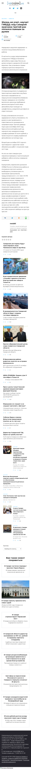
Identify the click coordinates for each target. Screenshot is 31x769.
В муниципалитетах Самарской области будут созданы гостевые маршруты (14, 313)
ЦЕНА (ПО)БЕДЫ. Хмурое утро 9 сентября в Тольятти (15, 376)
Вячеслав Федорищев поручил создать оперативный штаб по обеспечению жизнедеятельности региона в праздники (15, 480)
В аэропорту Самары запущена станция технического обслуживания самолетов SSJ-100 (20, 531)
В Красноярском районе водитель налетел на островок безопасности (15, 361)
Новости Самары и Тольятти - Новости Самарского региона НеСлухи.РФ (14, 758)
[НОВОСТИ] (15, 273)
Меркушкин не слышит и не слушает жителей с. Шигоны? (14, 405)
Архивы (6, 546)
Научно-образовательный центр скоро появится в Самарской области (15, 346)
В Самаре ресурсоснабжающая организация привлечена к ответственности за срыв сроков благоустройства (15, 658)
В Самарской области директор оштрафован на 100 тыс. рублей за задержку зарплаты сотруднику (15, 637)
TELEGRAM (13, 230)
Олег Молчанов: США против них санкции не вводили (14, 496)
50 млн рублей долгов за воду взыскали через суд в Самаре (15, 717)
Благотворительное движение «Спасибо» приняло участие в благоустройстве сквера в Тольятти (14, 279)
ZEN (11, 231)
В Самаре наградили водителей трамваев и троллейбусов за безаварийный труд (15, 699)
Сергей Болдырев (16, 760)
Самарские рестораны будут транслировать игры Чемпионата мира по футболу (14, 245)
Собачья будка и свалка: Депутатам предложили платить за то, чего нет (12, 419)
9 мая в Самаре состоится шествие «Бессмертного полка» (19, 511)
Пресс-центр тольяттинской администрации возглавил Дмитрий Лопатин (13, 389)
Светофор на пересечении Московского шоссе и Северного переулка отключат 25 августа (15, 679)
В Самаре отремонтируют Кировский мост (15, 616)
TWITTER (23, 230)
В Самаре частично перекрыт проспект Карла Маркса (15, 567)
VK (19, 230)
